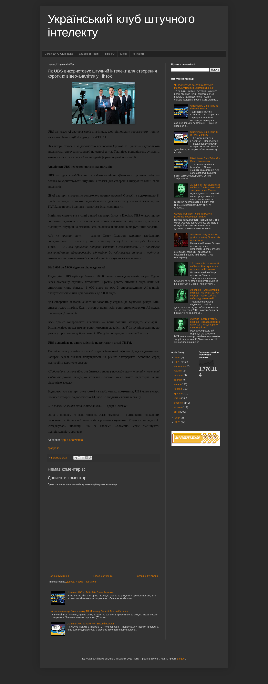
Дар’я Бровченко (72, 440)
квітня (177, 398)
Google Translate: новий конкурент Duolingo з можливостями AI (193, 215)
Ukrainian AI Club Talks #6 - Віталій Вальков (90, 623)
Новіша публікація (59, 576)
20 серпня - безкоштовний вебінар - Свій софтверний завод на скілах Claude (205, 187)
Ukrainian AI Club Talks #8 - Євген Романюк (90, 592)
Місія (123, 53)
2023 (178, 422)
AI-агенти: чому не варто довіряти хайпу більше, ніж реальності (205, 237)
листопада (180, 366)
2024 (178, 417)
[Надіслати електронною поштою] (75, 458)
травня (178, 393)
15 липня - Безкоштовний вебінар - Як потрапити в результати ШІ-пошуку (204, 266)
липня (177, 384)
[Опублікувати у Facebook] (86, 458)
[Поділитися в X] (83, 458)
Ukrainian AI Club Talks (59, 53)
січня (177, 411)
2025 (178, 362)
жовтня (178, 370)
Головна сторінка (103, 576)
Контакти (138, 53)
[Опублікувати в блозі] (79, 458)
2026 (178, 357)
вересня (179, 375)
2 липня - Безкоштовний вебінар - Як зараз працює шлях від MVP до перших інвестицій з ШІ (205, 323)
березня (179, 402)
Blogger (181, 658)
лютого (178, 407)
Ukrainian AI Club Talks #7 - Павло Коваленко (205, 159)
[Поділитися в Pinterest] (90, 458)
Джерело (53, 448)
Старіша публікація (148, 576)
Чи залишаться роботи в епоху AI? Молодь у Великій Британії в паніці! (90, 611)
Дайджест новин (89, 53)
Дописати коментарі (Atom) (81, 581)
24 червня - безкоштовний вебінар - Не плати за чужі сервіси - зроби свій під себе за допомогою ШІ (205, 294)
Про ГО (110, 53)
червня (178, 389)
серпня (178, 380)
